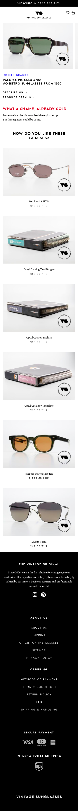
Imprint (39, 635)
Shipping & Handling (39, 709)
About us (39, 627)
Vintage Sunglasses (39, 17)
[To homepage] (39, 13)
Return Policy (39, 694)
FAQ (39, 702)
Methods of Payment (39, 679)
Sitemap (39, 650)
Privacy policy (39, 657)
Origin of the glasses (39, 642)
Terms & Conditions (39, 686)
